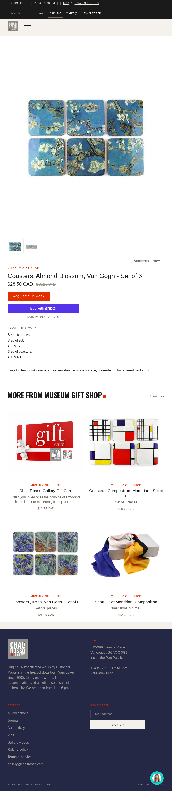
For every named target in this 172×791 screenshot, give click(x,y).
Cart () (72, 13)
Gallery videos (18, 742)
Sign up (117, 724)
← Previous (139, 261)
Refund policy (18, 749)
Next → (158, 261)
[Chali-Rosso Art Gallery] (13, 27)
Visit (11, 735)
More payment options (43, 317)
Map (66, 3)
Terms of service (20, 757)
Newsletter (92, 13)
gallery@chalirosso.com (25, 764)
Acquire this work (29, 296)
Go (41, 13)
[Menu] (27, 27)
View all (157, 395)
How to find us (87, 3)
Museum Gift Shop (23, 268)
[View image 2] (30, 246)
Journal (13, 720)
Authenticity (16, 728)
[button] (86, 138)
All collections (18, 713)
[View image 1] (14, 246)
